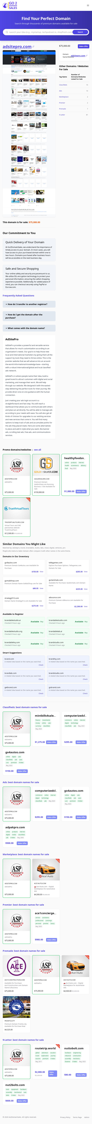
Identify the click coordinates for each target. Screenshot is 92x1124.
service (38, 918)
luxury (52, 923)
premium (14, 763)
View (41, 572)
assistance (45, 918)
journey (53, 1056)
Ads (60, 91)
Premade (62, 109)
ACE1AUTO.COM (40, 883)
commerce (68, 720)
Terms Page (77, 1117)
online (67, 463)
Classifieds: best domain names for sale (25, 707)
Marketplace (63, 97)
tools (7, 1089)
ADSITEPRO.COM (11, 479)
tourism (38, 1059)
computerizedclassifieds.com (54, 790)
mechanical (17, 1092)
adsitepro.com (17, 46)
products (74, 463)
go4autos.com (14, 752)
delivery (83, 465)
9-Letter (62, 115)
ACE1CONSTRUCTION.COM (15, 980)
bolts (7, 1095)
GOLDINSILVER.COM (41, 479)
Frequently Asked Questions (18, 295)
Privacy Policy (65, 1117)
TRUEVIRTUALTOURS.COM (14, 522)
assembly (68, 1059)
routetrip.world (45, 1048)
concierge (49, 921)
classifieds (46, 726)
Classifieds (63, 85)
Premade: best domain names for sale (24, 950)
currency (38, 726)
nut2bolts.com (15, 1085)
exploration (44, 1056)
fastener (67, 1062)
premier (45, 923)
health (67, 465)
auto (20, 760)
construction (77, 1056)
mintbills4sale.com (47, 715)
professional (39, 921)
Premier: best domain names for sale (23, 904)
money (38, 723)
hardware (68, 1053)
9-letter (53, 1059)
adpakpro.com (15, 827)
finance (38, 720)
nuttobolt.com (74, 1048)
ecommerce (75, 465)
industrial (68, 1056)
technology (74, 723)
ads (75, 726)
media (14, 835)
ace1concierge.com (48, 913)
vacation (53, 1053)
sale (49, 723)
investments (46, 720)
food (66, 468)
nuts (25, 1092)
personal (38, 923)
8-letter (21, 763)
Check (41, 665)
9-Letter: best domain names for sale (23, 1039)
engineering (77, 1053)
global (37, 1053)
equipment (14, 1089)
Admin (86, 1117)
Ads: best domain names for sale (21, 782)
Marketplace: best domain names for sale (26, 854)
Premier (62, 103)
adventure (45, 1053)
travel (37, 1056)
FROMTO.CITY (10, 1021)
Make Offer (83, 46)
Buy (41, 621)
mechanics (76, 1059)
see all (37, 449)
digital (67, 723)
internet (81, 463)
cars (7, 763)
